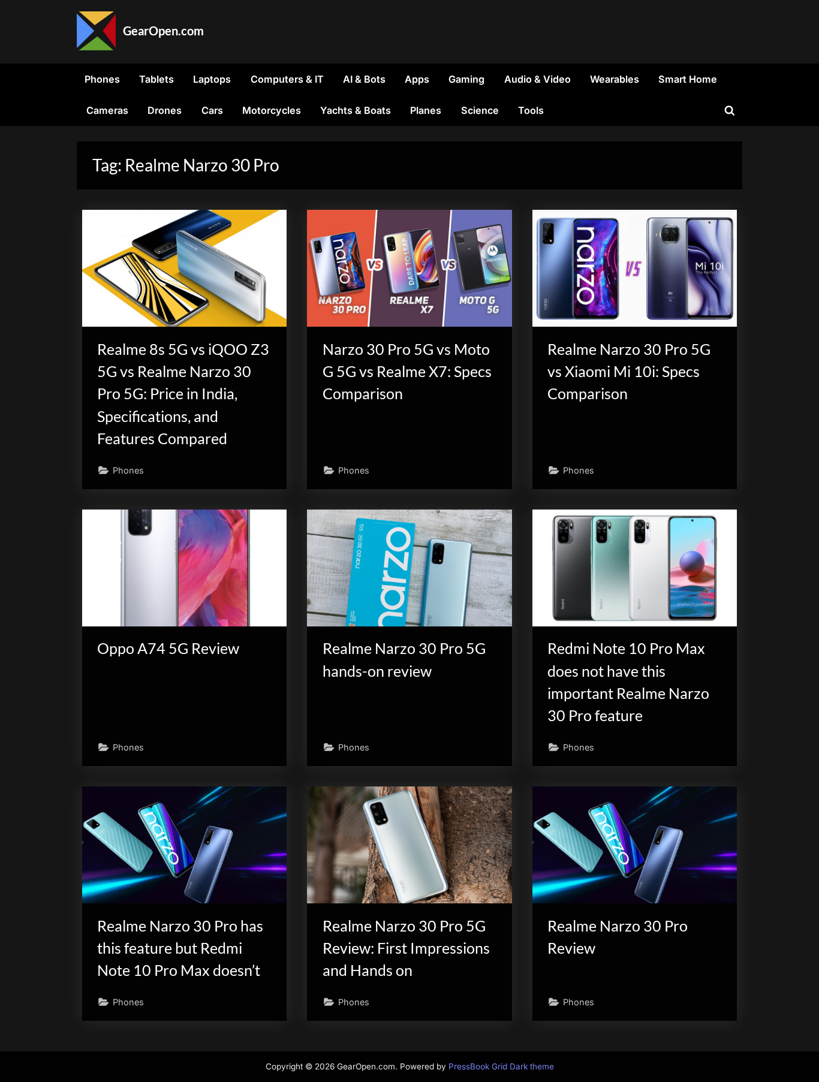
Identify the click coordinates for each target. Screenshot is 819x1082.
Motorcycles (271, 110)
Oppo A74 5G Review (168, 648)
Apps (417, 79)
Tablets (156, 79)
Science (480, 110)
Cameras (107, 110)
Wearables (614, 79)
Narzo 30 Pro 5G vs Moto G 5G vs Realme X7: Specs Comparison (407, 371)
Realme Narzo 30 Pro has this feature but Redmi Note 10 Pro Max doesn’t (180, 948)
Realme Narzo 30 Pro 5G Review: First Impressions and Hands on (406, 948)
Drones (164, 110)
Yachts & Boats (355, 110)
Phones (102, 79)
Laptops (212, 79)
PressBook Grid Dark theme (501, 1066)
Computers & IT (287, 79)
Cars (212, 110)
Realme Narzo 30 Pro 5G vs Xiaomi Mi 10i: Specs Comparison (628, 371)
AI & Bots (364, 79)
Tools (531, 110)
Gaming (466, 79)
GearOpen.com (163, 30)
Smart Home (687, 79)
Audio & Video (537, 79)
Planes (425, 110)
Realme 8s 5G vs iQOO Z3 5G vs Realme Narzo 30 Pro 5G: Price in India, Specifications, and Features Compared (183, 393)
